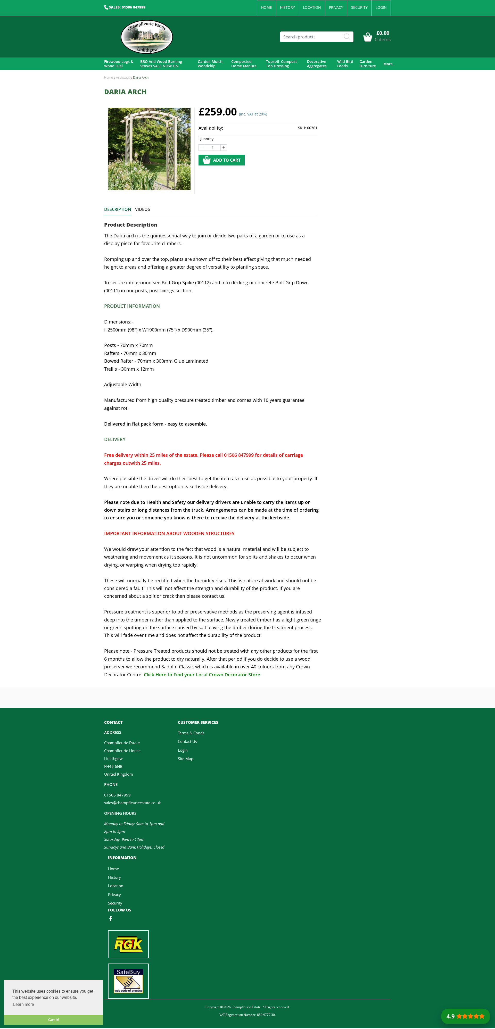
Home (266, 7)
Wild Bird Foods (345, 64)
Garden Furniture (367, 64)
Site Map (185, 758)
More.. (389, 63)
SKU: (302, 127)
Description (117, 209)
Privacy (336, 7)
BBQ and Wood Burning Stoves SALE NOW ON (161, 64)
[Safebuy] (128, 980)
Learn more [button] (23, 1004)
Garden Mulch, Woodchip (211, 64)
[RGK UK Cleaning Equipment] (128, 943)
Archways (123, 77)
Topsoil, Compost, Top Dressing (282, 64)
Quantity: (206, 138)
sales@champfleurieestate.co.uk (132, 802)
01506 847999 (117, 795)
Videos (142, 209)
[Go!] (347, 37)
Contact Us (187, 741)
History (287, 7)
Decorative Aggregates (317, 64)
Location (312, 7)
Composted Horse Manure (244, 64)
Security (359, 7)
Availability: (211, 128)
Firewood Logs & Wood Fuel (118, 64)
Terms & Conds (191, 732)
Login (381, 7)
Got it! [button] (53, 1020)
